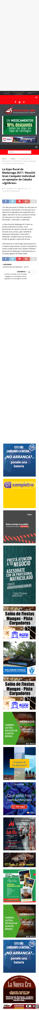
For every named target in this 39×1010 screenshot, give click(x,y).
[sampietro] (19, 507)
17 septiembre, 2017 (10, 189)
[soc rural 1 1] (19, 638)
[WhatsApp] (24, 102)
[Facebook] (15, 102)
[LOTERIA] (19, 814)
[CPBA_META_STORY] (19, 603)
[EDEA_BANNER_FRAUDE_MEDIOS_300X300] (19, 542)
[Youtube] (19, 102)
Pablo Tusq (23, 189)
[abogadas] (19, 94)
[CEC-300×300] (19, 673)
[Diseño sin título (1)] (19, 901)
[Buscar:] (19, 152)
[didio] (19, 141)
